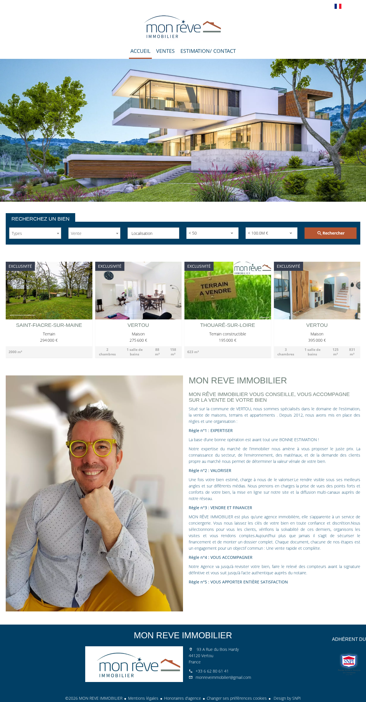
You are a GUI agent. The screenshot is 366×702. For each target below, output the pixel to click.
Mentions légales (143, 698)
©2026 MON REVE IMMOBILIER (93, 698)
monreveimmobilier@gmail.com (223, 677)
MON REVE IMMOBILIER (183, 635)
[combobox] (35, 233)
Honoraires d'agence (182, 698)
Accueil (183, 27)
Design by (286, 698)
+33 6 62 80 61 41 (212, 671)
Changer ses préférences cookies (237, 698)
